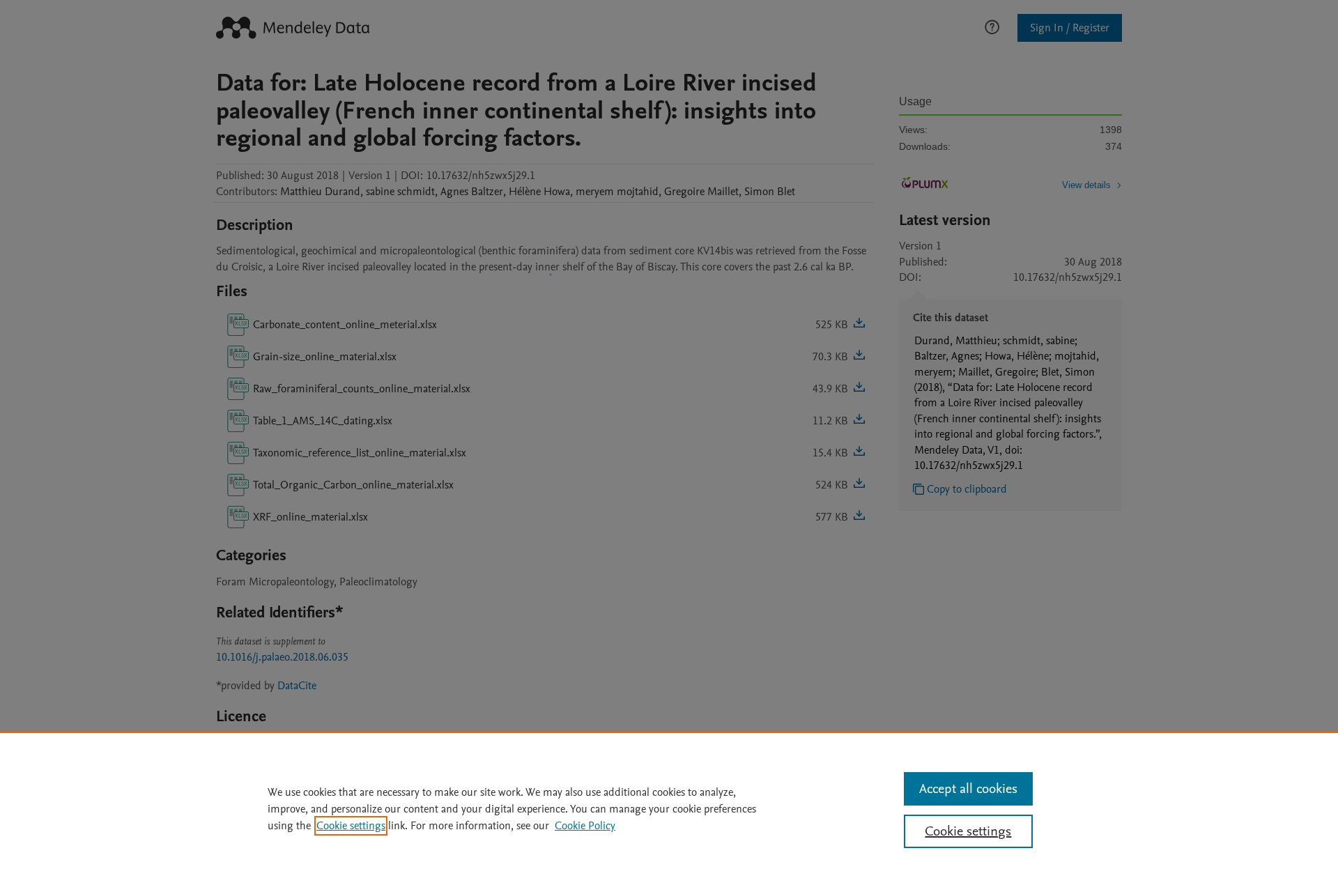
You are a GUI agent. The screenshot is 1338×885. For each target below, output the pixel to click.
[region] (669, 808)
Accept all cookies (968, 789)
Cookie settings (350, 825)
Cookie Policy (585, 825)
